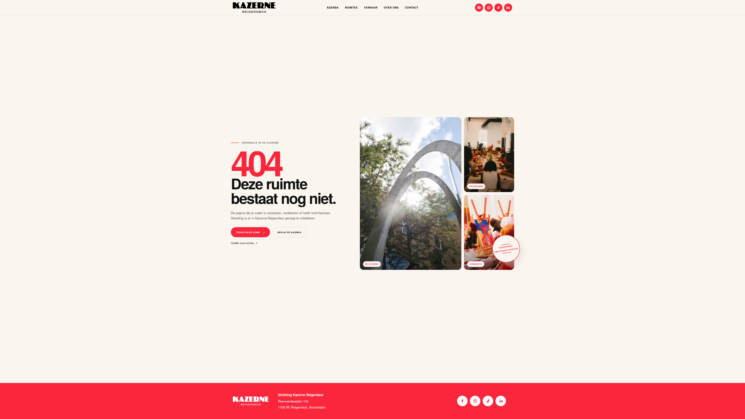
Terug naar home (250, 232)
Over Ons (391, 7)
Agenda (333, 7)
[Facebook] (479, 7)
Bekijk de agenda (289, 232)
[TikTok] (498, 7)
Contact (411, 7)
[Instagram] (489, 7)
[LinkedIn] (508, 7)
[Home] (254, 7)
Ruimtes (351, 7)
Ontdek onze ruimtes (244, 243)
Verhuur (371, 7)
